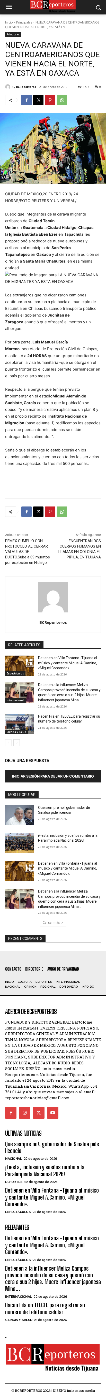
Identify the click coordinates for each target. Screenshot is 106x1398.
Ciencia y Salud (16, 732)
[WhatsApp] (62, 100)
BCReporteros (26, 87)
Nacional (13, 1159)
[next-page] (16, 742)
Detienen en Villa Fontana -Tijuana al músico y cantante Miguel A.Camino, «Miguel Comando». (67, 663)
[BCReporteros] (8, 86)
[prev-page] (8, 742)
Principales (24, 22)
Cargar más (51, 922)
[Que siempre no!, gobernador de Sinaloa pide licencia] (19, 815)
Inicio (9, 22)
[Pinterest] (50, 100)
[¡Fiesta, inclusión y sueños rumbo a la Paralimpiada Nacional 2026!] (19, 843)
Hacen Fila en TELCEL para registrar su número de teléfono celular (45, 1308)
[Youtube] (52, 1112)
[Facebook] (26, 100)
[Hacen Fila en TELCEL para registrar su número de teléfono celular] (19, 724)
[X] (38, 100)
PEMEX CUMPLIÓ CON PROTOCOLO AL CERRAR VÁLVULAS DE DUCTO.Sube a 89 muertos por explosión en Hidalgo (27, 552)
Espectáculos (15, 673)
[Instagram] (24, 1112)
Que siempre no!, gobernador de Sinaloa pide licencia (52, 1147)
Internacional (15, 700)
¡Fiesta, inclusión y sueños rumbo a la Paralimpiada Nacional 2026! (44, 1170)
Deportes (13, 1182)
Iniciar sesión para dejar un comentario (53, 776)
